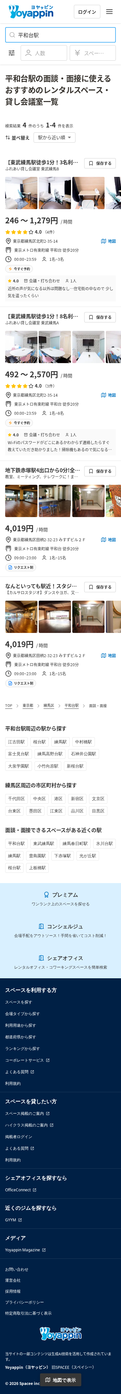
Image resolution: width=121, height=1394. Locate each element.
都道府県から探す (20, 1037)
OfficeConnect (18, 1190)
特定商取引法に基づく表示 (28, 1313)
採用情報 (13, 1291)
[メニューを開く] (109, 11)
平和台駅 (72, 705)
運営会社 (13, 1280)
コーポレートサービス (24, 1060)
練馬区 (49, 705)
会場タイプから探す (22, 1013)
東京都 (28, 705)
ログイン (87, 11)
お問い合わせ (16, 1269)
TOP (8, 705)
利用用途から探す (20, 1025)
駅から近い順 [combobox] (51, 137)
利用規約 (13, 1083)
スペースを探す (18, 1002)
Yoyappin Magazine (22, 1250)
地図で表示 (64, 1380)
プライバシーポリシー (24, 1302)
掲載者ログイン (18, 1136)
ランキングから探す (22, 1048)
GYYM (10, 1220)
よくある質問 (16, 1071)
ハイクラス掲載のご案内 (26, 1125)
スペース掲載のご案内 (24, 1113)
